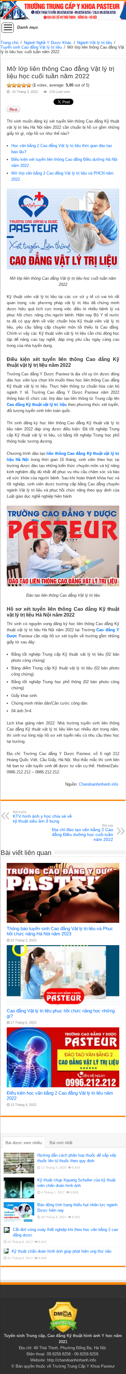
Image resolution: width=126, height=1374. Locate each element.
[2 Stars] (14, 85)
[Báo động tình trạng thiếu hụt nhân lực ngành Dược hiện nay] (19, 1212)
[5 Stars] (28, 85)
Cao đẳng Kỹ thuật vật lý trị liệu (37, 404)
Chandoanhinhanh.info (98, 784)
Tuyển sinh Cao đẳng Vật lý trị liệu (31, 47)
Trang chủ (9, 42)
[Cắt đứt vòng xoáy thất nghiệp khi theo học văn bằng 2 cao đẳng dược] (7, 1230)
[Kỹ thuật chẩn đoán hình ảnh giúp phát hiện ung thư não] (6, 1251)
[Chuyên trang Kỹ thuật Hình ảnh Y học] (63, 10)
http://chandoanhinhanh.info (71, 1360)
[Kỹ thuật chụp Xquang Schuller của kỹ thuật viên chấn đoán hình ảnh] (19, 1187)
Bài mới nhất (61, 1142)
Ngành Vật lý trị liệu (94, 42)
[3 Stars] (19, 85)
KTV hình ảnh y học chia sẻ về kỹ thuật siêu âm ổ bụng (42, 816)
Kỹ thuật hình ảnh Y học (90, 1335)
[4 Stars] (23, 85)
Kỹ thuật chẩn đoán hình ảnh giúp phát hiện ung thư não (61, 1251)
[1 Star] (9, 85)
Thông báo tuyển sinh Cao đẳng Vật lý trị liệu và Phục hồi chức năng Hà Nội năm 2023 (60, 931)
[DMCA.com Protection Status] (63, 1317)
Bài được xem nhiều (24, 1142)
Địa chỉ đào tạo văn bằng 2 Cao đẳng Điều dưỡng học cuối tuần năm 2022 (82, 832)
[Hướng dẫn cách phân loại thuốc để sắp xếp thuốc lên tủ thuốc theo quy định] (19, 1163)
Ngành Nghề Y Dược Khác (48, 42)
